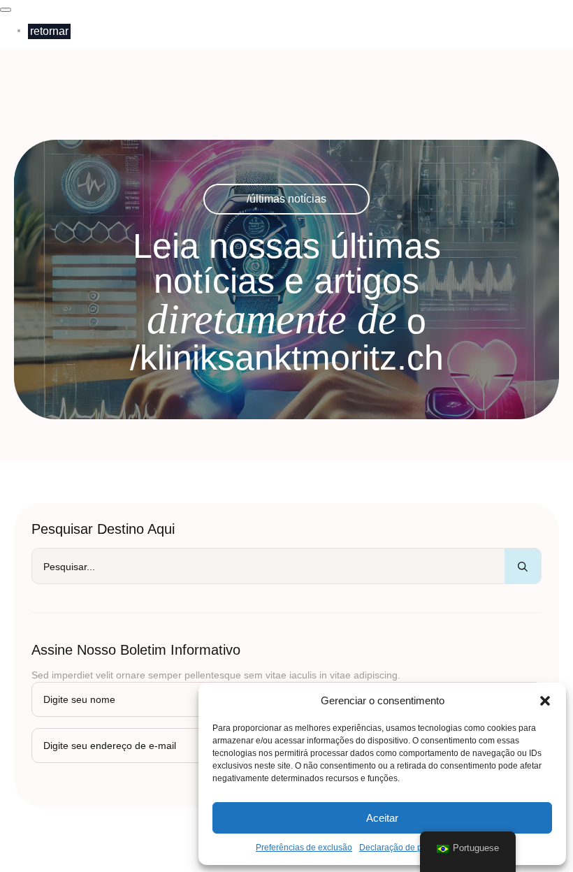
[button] (545, 701)
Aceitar (382, 818)
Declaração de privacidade (410, 847)
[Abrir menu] (5, 10)
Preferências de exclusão (304, 847)
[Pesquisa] (523, 566)
